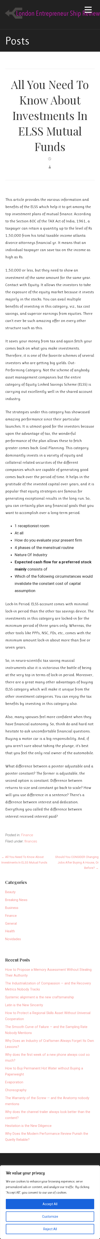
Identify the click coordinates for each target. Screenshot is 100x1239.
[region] (50, 1202)
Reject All (50, 1229)
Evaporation (14, 1082)
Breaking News (16, 900)
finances (30, 841)
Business (11, 908)
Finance (27, 835)
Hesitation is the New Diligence (28, 1126)
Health (10, 931)
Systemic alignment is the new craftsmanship (39, 997)
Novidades (13, 939)
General (11, 924)
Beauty (10, 892)
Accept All (50, 1204)
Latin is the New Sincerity (24, 1005)
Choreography (16, 1090)
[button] (88, 10)
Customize (50, 1216)
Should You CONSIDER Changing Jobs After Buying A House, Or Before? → (77, 862)
